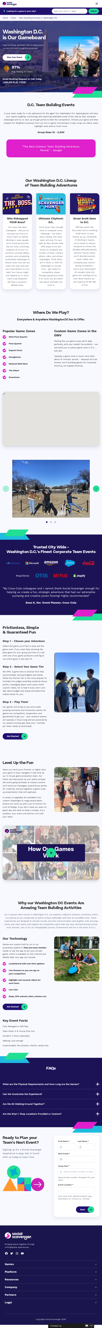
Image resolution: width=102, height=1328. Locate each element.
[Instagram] (17, 1253)
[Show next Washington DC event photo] (96, 488)
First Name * (64, 1141)
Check (94, 11)
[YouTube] (22, 1253)
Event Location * (65, 1185)
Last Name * (83, 1141)
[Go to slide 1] (47, 522)
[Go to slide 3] (55, 522)
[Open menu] (96, 3)
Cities (13, 18)
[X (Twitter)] (11, 1253)
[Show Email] (86, 1326)
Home (5, 18)
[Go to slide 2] (51, 522)
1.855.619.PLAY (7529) (14, 82)
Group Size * (63, 1166)
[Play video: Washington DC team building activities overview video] (51, 853)
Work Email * (64, 1154)
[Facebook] (6, 1253)
